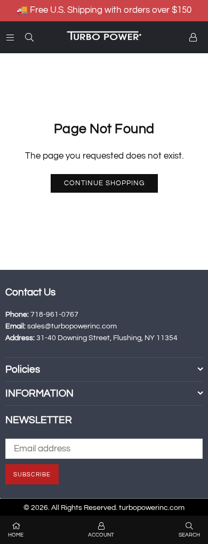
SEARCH (189, 535)
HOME (15, 535)
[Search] (29, 37)
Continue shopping (104, 183)
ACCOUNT (101, 535)
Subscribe (32, 474)
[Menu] (10, 37)
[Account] (193, 37)
